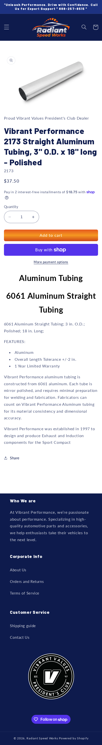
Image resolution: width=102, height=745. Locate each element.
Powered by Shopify (73, 738)
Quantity (11, 207)
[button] (6, 27)
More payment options (51, 262)
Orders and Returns (27, 581)
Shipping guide (23, 625)
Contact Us (19, 637)
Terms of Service (24, 593)
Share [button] (15, 458)
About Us (18, 570)
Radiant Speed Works (42, 738)
